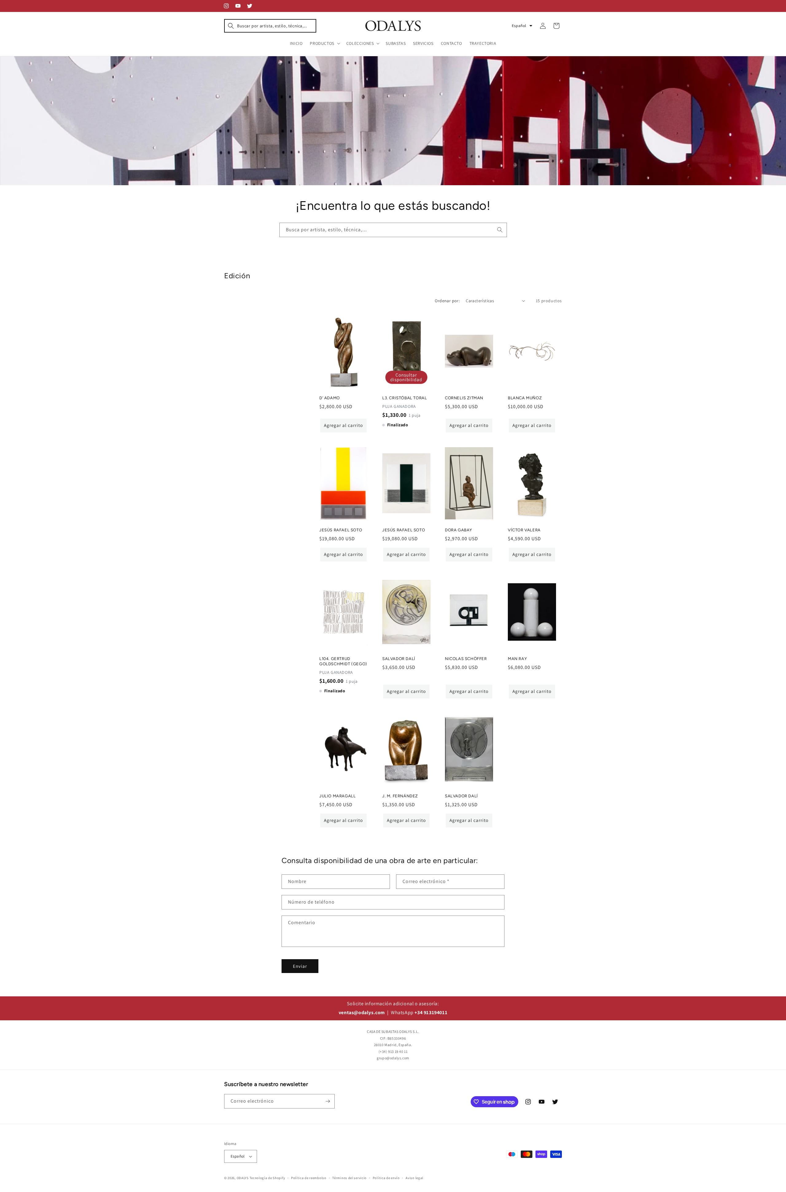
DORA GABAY (458, 530)
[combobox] (393, 230)
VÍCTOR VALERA (524, 530)
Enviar (300, 966)
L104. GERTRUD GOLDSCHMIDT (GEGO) (343, 661)
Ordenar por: (447, 300)
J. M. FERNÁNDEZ (400, 796)
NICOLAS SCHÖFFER (466, 658)
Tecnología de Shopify (267, 1178)
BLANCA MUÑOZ (525, 398)
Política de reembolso (308, 1178)
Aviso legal (414, 1178)
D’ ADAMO (329, 398)
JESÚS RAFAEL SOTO (340, 530)
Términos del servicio (349, 1178)
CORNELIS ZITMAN (464, 398)
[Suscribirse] (327, 1101)
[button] (270, 26)
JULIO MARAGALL (337, 796)
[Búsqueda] (500, 229)
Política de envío (386, 1178)
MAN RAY (517, 658)
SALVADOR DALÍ (398, 658)
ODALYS (243, 1178)
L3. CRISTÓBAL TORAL (404, 398)
